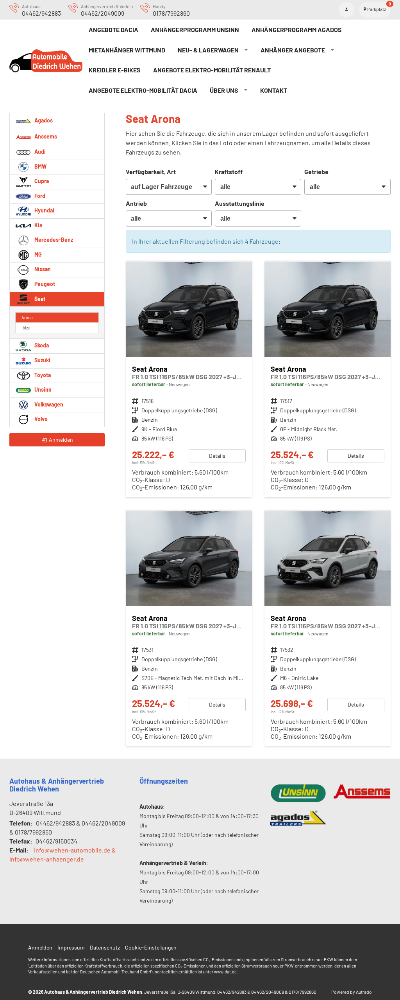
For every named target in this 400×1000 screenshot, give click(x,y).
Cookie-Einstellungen (151, 947)
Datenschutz (105, 947)
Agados (43, 120)
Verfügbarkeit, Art (151, 171)
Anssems (45, 136)
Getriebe (316, 171)
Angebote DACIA (113, 29)
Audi (39, 151)
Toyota (42, 375)
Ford (39, 195)
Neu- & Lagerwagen (208, 50)
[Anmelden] (346, 10)
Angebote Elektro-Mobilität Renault (212, 70)
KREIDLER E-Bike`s (115, 70)
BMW (39, 166)
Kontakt (273, 90)
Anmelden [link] (61, 439)
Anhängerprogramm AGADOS (297, 29)
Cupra (41, 181)
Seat (39, 298)
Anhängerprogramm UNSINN (195, 29)
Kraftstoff (229, 171)
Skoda (41, 345)
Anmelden (40, 947)
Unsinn (42, 389)
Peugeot (44, 284)
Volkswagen (48, 404)
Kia (37, 225)
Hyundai (43, 210)
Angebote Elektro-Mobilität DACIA (143, 90)
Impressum (71, 947)
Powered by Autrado (351, 992)
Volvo (40, 418)
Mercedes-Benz (53, 239)
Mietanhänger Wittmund (127, 50)
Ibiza (25, 327)
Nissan (42, 269)
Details (217, 455)
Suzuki (41, 360)
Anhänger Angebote (293, 50)
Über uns (224, 90)
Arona (27, 317)
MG (37, 254)
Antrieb (136, 203)
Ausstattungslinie (239, 203)
